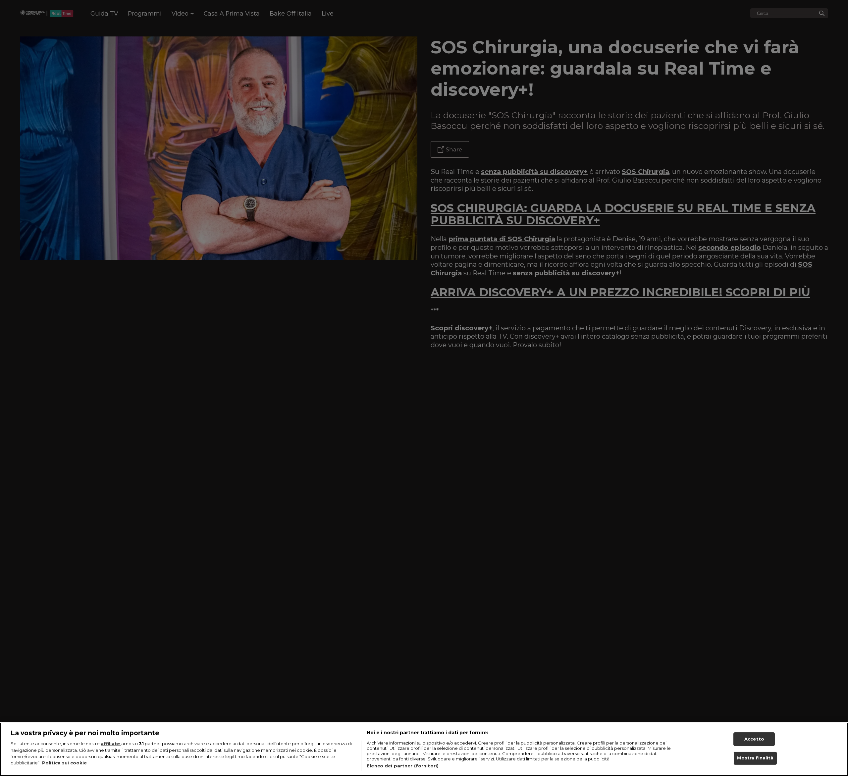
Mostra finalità (755, 758)
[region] (424, 749)
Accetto (754, 739)
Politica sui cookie (64, 763)
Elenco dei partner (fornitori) (403, 765)
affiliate (111, 743)
